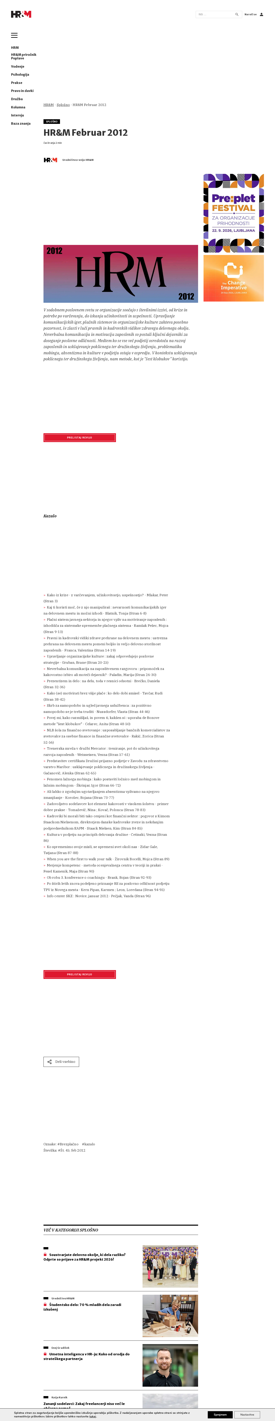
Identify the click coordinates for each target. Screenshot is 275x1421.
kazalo (89, 1144)
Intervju (17, 115)
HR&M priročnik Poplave (23, 56)
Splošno (63, 105)
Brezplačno (69, 1144)
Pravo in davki (22, 91)
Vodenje (17, 66)
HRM (15, 48)
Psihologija (20, 74)
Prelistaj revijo (79, 437)
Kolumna (18, 107)
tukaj (92, 1416)
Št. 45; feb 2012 (72, 1150)
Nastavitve (247, 1415)
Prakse (16, 83)
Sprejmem (220, 1415)
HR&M (48, 105)
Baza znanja (21, 123)
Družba (17, 99)
